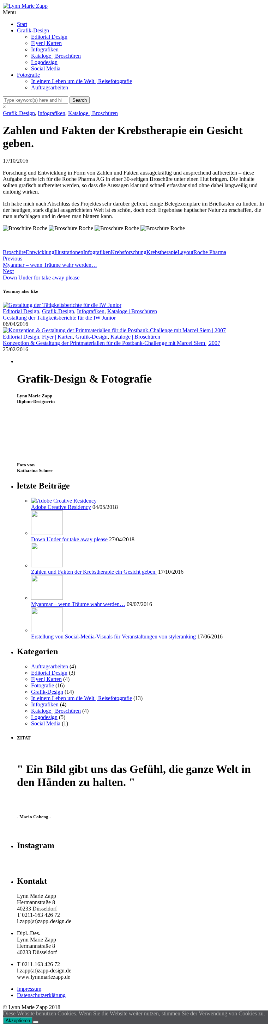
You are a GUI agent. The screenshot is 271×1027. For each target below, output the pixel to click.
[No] (35, 1022)
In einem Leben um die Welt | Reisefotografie (81, 81)
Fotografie (28, 75)
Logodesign (44, 62)
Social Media (45, 68)
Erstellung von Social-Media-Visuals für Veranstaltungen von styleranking (113, 636)
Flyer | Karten (46, 43)
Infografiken (45, 49)
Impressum (29, 989)
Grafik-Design (33, 30)
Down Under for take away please (69, 539)
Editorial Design (49, 37)
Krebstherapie (161, 252)
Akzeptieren (18, 1020)
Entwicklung (40, 252)
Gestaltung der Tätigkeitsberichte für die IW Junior (59, 318)
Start (22, 24)
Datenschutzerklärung (41, 995)
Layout (185, 252)
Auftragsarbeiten (49, 87)
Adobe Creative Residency (61, 507)
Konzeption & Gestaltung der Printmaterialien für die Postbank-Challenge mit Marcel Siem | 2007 (111, 343)
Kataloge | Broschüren (56, 56)
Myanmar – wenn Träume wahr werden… (78, 604)
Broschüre (14, 252)
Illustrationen (68, 252)
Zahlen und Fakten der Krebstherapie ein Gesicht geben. (94, 572)
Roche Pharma (209, 252)
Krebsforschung (128, 252)
